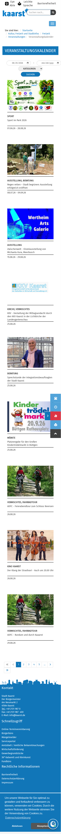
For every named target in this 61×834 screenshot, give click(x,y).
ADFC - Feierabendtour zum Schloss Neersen (30, 506)
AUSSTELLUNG (14, 245)
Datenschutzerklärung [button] (17, 817)
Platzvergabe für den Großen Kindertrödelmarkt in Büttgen (22, 443)
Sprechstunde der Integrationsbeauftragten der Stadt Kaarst (29, 379)
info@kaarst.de (17, 715)
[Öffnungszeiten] (55, 407)
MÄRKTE (11, 437)
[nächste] (50, 664)
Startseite (27, 30)
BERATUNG (12, 373)
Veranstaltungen (16, 37)
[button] (53, 12)
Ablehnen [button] (17, 826)
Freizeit (46, 33)
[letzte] (7, 670)
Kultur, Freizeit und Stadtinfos (23, 33)
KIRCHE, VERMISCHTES (18, 309)
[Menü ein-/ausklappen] (47, 416)
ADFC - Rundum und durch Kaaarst (25, 635)
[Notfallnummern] (55, 416)
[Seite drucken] (55, 424)
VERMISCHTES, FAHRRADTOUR (22, 502)
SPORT (10, 116)
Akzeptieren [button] (43, 826)
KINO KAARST (14, 566)
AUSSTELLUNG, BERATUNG (20, 180)
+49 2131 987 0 (13, 708)
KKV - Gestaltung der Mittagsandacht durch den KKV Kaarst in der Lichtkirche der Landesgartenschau (29, 316)
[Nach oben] (55, 433)
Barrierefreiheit (46, 3)
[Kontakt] (55, 398)
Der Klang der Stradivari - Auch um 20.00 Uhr (30, 570)
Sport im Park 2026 (16, 120)
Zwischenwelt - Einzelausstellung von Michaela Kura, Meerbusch (26, 251)
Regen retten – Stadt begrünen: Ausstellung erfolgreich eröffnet (29, 186)
